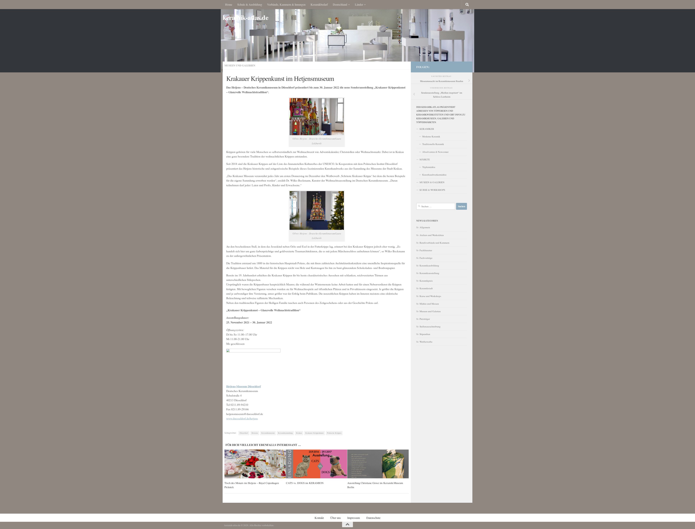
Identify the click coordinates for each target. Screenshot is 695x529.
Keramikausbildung (429, 265)
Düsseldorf (244, 433)
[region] (347, 36)
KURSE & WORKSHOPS (432, 189)
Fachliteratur (426, 250)
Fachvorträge (426, 258)
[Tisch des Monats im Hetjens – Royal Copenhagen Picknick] (255, 464)
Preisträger (425, 319)
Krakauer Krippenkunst (314, 433)
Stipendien (425, 334)
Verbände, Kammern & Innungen (286, 4)
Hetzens (255, 433)
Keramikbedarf (319, 4)
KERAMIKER (427, 128)
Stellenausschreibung (430, 326)
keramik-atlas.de (245, 17)
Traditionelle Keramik (433, 144)
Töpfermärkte (428, 167)
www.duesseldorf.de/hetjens (242, 418)
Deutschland (340, 4)
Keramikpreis (426, 280)
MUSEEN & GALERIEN (432, 182)
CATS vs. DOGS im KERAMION (305, 483)
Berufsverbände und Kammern (434, 242)
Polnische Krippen (334, 433)
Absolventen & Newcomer (435, 151)
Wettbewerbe (426, 341)
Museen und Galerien (239, 65)
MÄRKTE (425, 159)
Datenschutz (373, 518)
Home (228, 4)
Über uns (335, 518)
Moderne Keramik (431, 136)
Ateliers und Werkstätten (432, 235)
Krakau (299, 433)
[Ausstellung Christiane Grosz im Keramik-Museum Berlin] (378, 464)
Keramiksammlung (285, 433)
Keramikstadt (426, 288)
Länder (359, 4)
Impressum (353, 518)
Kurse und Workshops (430, 296)
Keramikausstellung (429, 273)
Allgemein (425, 227)
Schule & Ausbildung (249, 4)
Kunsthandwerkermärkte (434, 174)
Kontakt (319, 518)
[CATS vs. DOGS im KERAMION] (316, 464)
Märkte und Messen (429, 303)
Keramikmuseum (268, 433)
